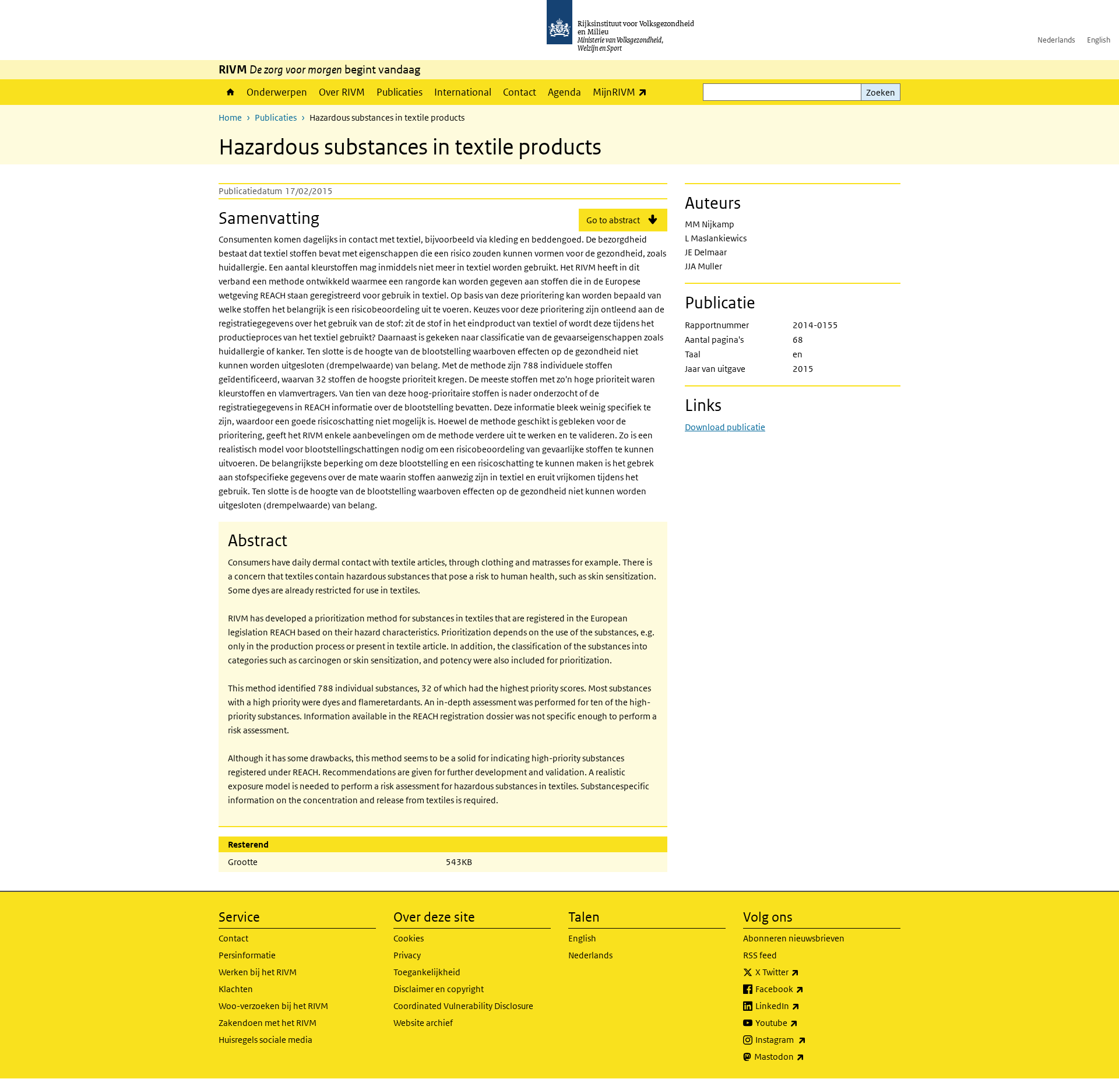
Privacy (407, 955)
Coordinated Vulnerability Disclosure (463, 1005)
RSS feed (760, 955)
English (1098, 40)
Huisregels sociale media (265, 1039)
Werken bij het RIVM (258, 972)
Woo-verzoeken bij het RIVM (273, 1005)
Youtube (802, 1022)
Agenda (564, 92)
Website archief (423, 1022)
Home (230, 92)
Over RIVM (342, 92)
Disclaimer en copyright (438, 988)
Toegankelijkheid (426, 972)
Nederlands (1056, 40)
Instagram (806, 1039)
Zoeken (880, 92)
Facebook (805, 988)
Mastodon (805, 1056)
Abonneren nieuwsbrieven (793, 938)
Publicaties (399, 92)
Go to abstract (613, 220)
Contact (519, 92)
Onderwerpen (277, 92)
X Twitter (802, 972)
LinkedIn (803, 1005)
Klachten (236, 988)
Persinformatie (247, 955)
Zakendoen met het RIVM (267, 1022)
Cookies (408, 938)
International (462, 92)
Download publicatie (725, 427)
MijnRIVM (623, 92)
